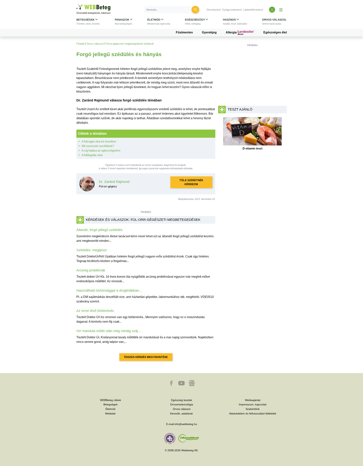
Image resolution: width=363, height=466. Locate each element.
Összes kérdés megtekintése (146, 357)
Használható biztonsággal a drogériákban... (109, 290)
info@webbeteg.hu (186, 424)
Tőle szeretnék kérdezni (191, 182)
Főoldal (80, 43)
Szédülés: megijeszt (91, 250)
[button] (88, 22)
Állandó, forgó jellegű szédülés (99, 230)
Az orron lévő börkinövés (95, 311)
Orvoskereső (214, 9)
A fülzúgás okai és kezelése (99, 141)
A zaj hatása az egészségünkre (101, 150)
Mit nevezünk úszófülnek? (98, 146)
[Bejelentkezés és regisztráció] (272, 10)
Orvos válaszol (95, 43)
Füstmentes (184, 32)
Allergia (231, 32)
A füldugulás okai (92, 155)
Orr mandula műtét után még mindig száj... (108, 331)
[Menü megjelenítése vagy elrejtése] (281, 9)
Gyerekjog (209, 32)
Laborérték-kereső (253, 9)
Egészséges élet (275, 32)
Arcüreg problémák (90, 270)
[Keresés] (195, 9)
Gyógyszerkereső (232, 9)
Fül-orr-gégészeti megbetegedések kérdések (129, 43)
